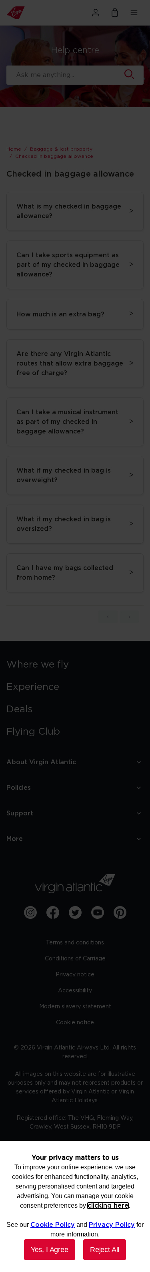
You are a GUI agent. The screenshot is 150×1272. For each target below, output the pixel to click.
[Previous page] (108, 616)
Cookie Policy (52, 1225)
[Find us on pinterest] (120, 912)
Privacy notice (75, 975)
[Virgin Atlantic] (27, 12)
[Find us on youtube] (97, 912)
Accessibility (75, 991)
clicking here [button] (108, 1205)
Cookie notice (75, 1023)
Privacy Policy (112, 1225)
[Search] (129, 75)
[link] (75, 665)
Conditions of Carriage (75, 959)
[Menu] (134, 12)
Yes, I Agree (49, 1250)
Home (13, 149)
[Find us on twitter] (75, 912)
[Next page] (129, 616)
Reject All (104, 1250)
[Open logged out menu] (95, 12)
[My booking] (114, 12)
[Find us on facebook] (52, 912)
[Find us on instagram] (30, 912)
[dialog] (75, 1206)
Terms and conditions (75, 943)
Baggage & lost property (61, 149)
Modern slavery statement (75, 1007)
